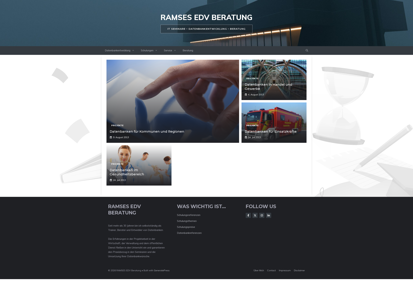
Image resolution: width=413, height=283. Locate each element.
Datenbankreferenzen (189, 232)
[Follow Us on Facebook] (248, 215)
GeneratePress (162, 270)
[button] (306, 50)
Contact (271, 270)
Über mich (259, 270)
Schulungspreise (186, 226)
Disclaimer (299, 270)
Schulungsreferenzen (188, 215)
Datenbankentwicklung (117, 50)
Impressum (285, 270)
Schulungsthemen (187, 220)
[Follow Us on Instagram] (261, 215)
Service (168, 50)
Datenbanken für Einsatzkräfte (271, 131)
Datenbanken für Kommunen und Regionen (147, 131)
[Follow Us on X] (255, 215)
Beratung (188, 50)
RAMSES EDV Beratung (206, 17)
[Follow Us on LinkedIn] (268, 215)
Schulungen (147, 50)
